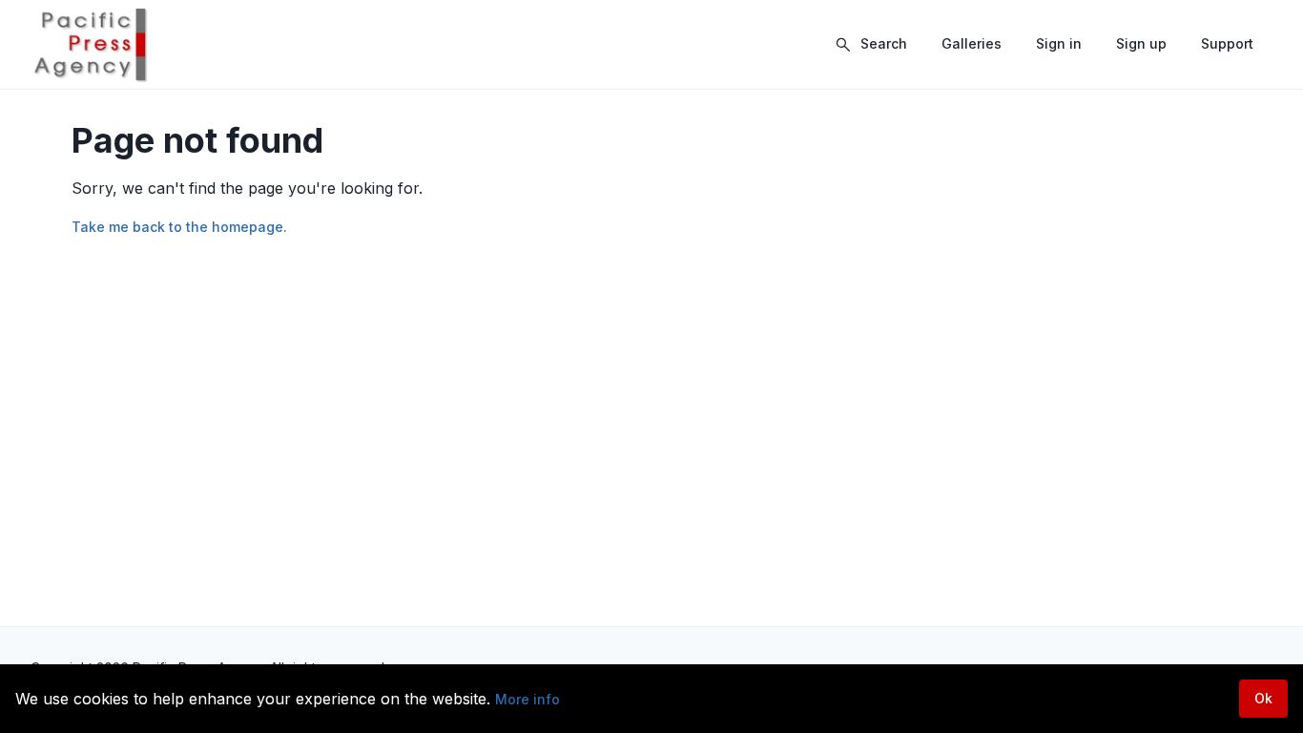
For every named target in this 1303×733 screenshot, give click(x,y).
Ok (1263, 698)
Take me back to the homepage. (179, 227)
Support (1227, 43)
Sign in (1059, 43)
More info (527, 699)
